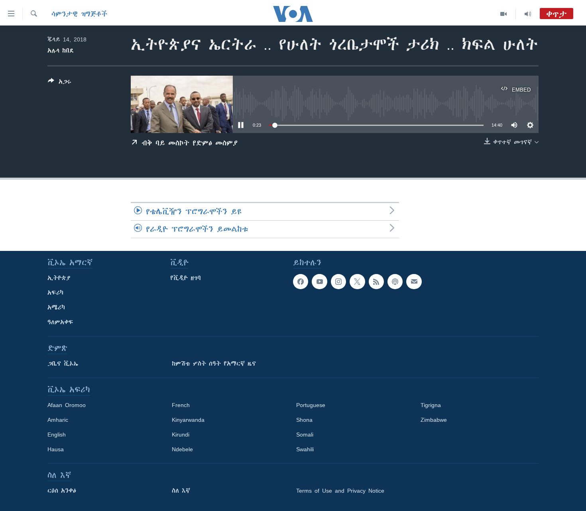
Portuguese (310, 405)
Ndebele (182, 449)
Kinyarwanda (188, 419)
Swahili (305, 449)
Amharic (57, 419)
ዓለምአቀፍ (60, 322)
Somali (304, 434)
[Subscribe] (413, 281)
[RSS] (376, 281)
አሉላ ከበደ (60, 50)
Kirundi (180, 434)
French (181, 405)
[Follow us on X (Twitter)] (357, 281)
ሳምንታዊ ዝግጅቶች (79, 14)
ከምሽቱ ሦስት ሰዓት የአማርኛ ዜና (214, 363)
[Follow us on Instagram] (338, 281)
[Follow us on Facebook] (300, 281)
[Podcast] (395, 281)
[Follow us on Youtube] (319, 281)
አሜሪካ (56, 307)
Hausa (55, 449)
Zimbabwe (434, 419)
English (56, 434)
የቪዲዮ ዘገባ (185, 278)
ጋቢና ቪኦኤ (62, 363)
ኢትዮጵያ (59, 278)
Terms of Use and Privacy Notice (340, 490)
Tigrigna (431, 405)
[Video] (504, 14)
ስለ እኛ (181, 490)
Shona (304, 419)
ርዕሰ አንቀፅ (61, 490)
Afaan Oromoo (66, 405)
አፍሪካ (55, 292)
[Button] (59, 83)
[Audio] (528, 14)
